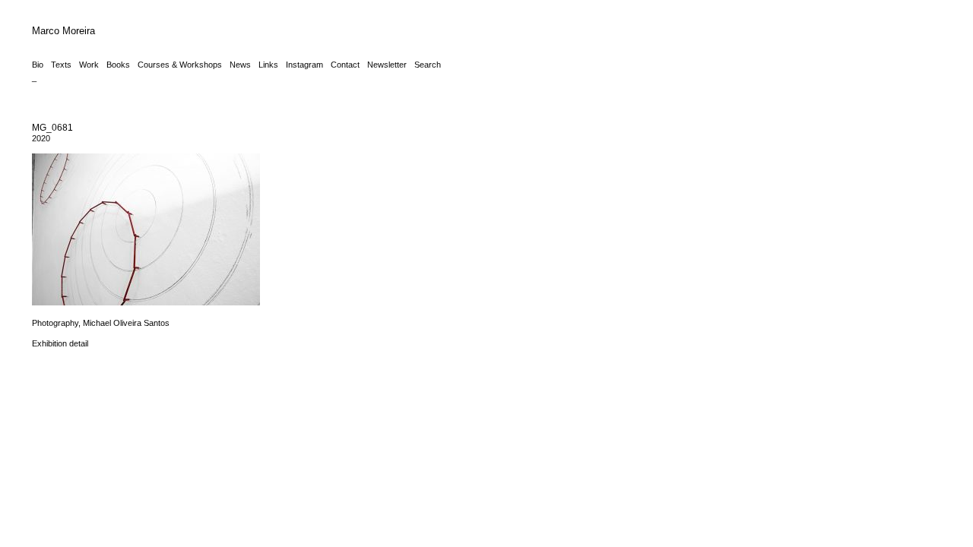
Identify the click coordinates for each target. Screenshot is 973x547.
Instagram (304, 64)
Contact (345, 64)
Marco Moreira (63, 30)
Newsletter (387, 64)
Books (118, 64)
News (240, 64)
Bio (37, 64)
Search (427, 64)
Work (89, 64)
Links (268, 64)
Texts (61, 64)
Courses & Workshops (180, 64)
